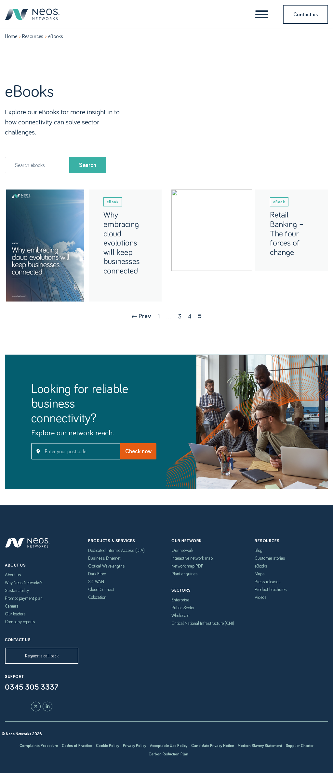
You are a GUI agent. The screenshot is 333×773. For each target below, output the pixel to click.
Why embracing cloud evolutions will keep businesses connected (121, 242)
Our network (182, 550)
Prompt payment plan (24, 598)
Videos (261, 597)
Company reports (20, 622)
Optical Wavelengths (106, 566)
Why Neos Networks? (23, 582)
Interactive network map (192, 558)
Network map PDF (187, 566)
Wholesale (180, 615)
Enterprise (180, 600)
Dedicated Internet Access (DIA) (116, 550)
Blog (258, 550)
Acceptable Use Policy (168, 745)
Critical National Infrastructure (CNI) (202, 623)
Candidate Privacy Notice (212, 745)
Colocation (97, 597)
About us (13, 575)
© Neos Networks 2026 (22, 733)
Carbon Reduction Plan (168, 754)
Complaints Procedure (39, 745)
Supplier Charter (299, 745)
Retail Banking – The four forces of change (287, 233)
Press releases (268, 581)
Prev (145, 316)
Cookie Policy (107, 745)
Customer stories (270, 558)
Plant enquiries (184, 574)
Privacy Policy (134, 745)
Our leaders (15, 614)
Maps (260, 574)
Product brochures (271, 589)
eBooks (261, 566)
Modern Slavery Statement (260, 745)
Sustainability (17, 590)
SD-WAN (96, 581)
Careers (12, 606)
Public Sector (182, 608)
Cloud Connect (101, 589)
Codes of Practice (77, 745)
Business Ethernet (104, 558)
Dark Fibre (97, 574)
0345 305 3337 (32, 687)
